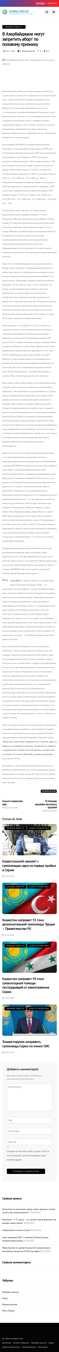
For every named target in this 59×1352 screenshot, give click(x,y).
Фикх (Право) (8, 1310)
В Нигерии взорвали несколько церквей (46, 806)
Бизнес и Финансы (21, 1343)
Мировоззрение (9, 1304)
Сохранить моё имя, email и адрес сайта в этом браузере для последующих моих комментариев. (28, 1155)
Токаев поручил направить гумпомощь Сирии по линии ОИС (26, 1044)
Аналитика (6, 1343)
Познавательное (29, 1347)
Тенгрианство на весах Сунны (16, 1230)
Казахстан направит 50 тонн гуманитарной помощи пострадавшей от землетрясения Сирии (25, 985)
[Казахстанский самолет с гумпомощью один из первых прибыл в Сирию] (29, 839)
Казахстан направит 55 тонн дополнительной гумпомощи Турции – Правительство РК (28, 924)
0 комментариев (27, 51)
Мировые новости (14, 27)
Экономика (42, 1347)
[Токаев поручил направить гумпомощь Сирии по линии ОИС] (29, 1020)
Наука (5, 1298)
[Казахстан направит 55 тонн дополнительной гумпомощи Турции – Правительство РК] (29, 898)
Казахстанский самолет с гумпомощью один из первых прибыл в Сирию (29, 865)
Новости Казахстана (39, 828)
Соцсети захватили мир (12, 804)
